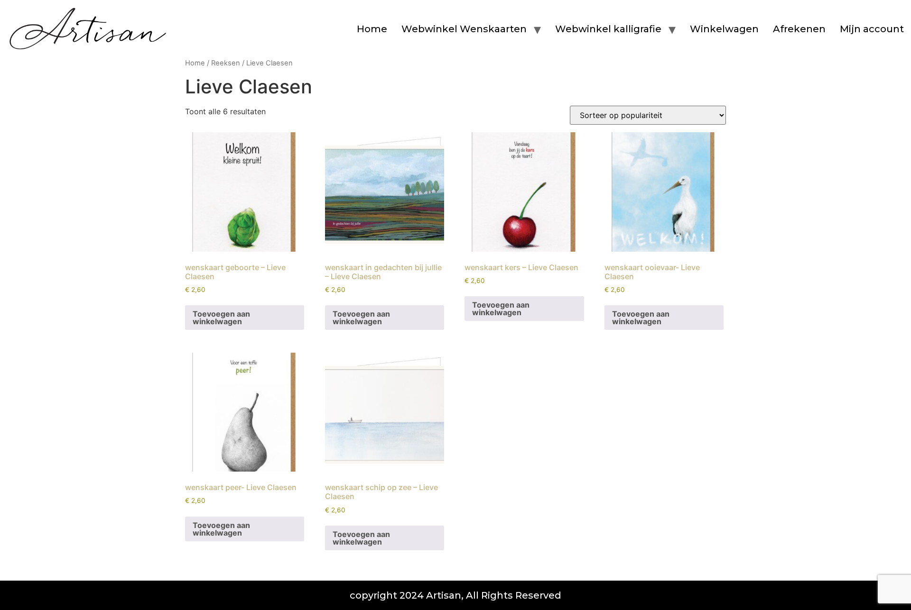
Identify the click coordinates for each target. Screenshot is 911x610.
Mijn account (872, 29)
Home (372, 29)
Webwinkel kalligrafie (608, 29)
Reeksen (225, 63)
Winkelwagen (724, 29)
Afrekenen (799, 29)
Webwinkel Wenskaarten (464, 29)
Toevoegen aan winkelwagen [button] (221, 317)
